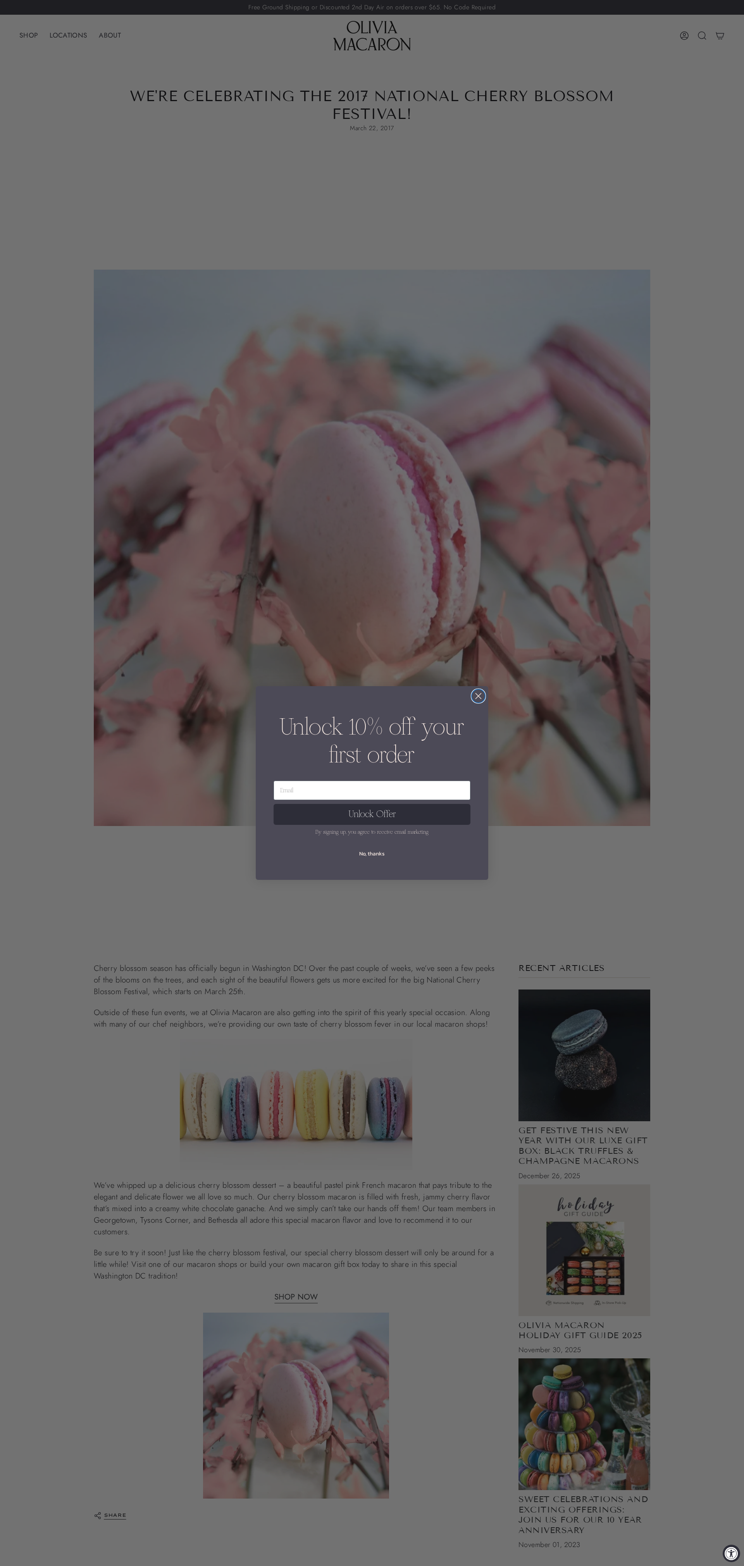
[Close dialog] (478, 696)
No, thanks (372, 854)
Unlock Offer (372, 814)
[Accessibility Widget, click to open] (731, 1553)
